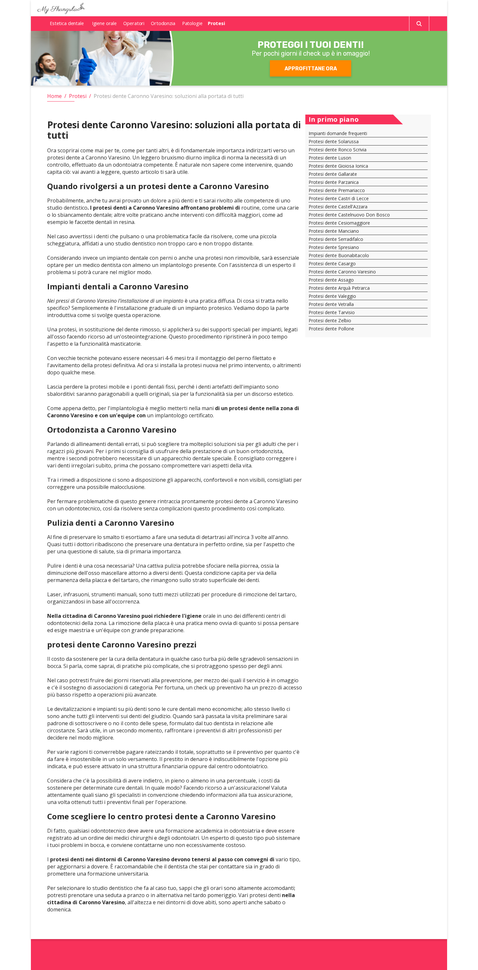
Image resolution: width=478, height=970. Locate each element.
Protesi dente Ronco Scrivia (337, 149)
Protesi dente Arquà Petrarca (339, 288)
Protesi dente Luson (330, 158)
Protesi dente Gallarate (333, 174)
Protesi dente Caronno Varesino (342, 272)
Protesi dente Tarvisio (332, 312)
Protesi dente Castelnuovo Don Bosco (349, 215)
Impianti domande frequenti (338, 133)
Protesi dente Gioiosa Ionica (338, 166)
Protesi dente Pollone (331, 329)
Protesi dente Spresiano (334, 247)
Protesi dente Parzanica (334, 182)
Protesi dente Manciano (334, 231)
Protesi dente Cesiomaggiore (339, 223)
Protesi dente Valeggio (332, 296)
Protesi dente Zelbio (330, 320)
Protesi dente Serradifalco (336, 239)
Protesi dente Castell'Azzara (338, 206)
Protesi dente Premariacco (337, 190)
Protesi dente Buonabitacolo (339, 255)
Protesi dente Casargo (332, 263)
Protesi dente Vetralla (331, 304)
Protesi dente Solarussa (334, 141)
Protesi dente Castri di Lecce (339, 198)
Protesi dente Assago (331, 280)
